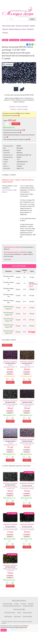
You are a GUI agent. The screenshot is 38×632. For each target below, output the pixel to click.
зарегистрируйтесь (8, 190)
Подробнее (7, 259)
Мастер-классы (27, 612)
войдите (4, 192)
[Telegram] (30, 44)
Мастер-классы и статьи (17, 29)
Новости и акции (7, 603)
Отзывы (5, 32)
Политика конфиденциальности (12, 605)
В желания (10, 372)
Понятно (3, 630)
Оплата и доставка (22, 26)
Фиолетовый (21, 164)
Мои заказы (17, 616)
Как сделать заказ (8, 26)
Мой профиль (8, 616)
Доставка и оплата (9, 612)
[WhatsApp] (32, 44)
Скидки (32, 26)
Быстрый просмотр (10, 363)
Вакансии (30, 603)
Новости (5, 29)
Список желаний (27, 616)
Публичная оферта (28, 605)
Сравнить (33, 284)
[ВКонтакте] (27, 44)
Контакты (30, 29)
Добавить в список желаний (18, 106)
